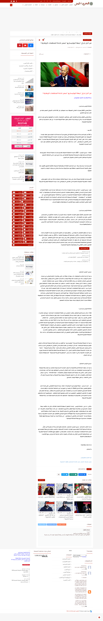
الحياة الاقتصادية (66, 561)
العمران (28, 235)
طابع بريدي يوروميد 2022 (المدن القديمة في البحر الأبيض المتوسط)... (18, 274)
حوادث (17, 207)
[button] (82, 474)
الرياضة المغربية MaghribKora (23, 558)
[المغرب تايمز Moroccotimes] (83, 3)
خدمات (17, 217)
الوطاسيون (18, 241)
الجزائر (17, 195)
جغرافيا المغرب (66, 572)
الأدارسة (17, 235)
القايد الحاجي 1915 (20, 107)
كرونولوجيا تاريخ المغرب (64, 577)
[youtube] (14, 1)
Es (47, 1)
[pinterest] (11, 1)
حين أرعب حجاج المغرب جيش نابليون (19, 171)
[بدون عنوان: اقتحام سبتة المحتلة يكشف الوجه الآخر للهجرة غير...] (29, 164)
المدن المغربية (66, 580)
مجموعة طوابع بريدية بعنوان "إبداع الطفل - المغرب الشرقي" (18, 282)
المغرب (71, 5)
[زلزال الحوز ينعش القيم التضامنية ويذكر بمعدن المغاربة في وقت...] (29, 258)
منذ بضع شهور (24, 568)
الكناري (17, 232)
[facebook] (16, 1)
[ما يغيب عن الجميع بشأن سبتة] (29, 157)
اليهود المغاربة (17, 210)
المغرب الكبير (64, 5)
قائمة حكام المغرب (27, 63)
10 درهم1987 (25, 576)
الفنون (28, 207)
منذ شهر (21, 169)
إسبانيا (16, 201)
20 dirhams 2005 (20, 266)
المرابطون (28, 229)
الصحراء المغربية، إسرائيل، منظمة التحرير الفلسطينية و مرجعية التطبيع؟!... (66, 517)
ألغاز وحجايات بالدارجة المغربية (19, 95)
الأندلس (17, 204)
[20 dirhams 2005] (29, 267)
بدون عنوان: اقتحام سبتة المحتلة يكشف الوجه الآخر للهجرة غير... (18, 165)
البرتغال (17, 226)
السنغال (28, 232)
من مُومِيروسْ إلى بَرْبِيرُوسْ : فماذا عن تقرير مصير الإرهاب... (75, 261)
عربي (41, 1)
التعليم (28, 214)
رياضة (28, 192)
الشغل (28, 223)
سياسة (43, 5)
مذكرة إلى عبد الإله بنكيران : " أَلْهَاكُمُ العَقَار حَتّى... (77, 257)
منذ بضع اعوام (84, 251)
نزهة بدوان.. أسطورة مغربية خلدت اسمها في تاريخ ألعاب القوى (66, 33)
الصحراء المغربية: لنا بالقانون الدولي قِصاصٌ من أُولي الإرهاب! (75, 253)
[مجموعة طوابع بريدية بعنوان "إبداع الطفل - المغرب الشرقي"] (29, 281)
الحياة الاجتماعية (66, 559)
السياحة (17, 198)
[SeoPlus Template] (91, 611)
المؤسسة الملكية (27, 201)
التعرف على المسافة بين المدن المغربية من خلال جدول (18, 81)
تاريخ (28, 204)
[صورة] (29, 80)
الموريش (17, 238)
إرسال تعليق (87, 530)
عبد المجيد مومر (87, 39)
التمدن (28, 241)
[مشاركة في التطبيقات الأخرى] (59, 474)
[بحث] (11, 5)
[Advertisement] (51, 19)
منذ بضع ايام (20, 155)
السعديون (22, 244)
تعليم (17, 220)
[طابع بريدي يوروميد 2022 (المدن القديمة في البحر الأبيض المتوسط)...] (29, 273)
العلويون (17, 214)
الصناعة (17, 223)
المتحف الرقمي (28, 5)
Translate (84, 556)
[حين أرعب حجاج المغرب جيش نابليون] (29, 171)
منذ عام (21, 99)
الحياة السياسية (66, 564)
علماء (28, 238)
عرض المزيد (41, 480)
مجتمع (56, 5)
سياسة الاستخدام (56, 1)
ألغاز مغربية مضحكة (19, 87)
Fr (44, 1)
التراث (28, 217)
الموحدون (17, 229)
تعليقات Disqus (42, 524)
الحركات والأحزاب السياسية (25, 65)
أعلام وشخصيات (28, 71)
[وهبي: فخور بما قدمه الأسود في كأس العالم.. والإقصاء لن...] (29, 178)
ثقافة (36, 5)
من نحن (69, 1)
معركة (28, 220)
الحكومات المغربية (27, 68)
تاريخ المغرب (67, 569)
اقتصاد (49, 5)
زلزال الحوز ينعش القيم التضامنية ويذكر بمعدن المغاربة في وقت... (18, 259)
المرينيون (28, 226)
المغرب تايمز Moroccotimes (73, 611)
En (50, 1)
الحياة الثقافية (67, 567)
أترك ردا (83, 569)
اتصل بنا (64, 1)
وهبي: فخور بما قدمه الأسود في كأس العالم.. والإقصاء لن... (18, 179)
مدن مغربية (28, 210)
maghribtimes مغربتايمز (24, 552)
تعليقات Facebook (52, 524)
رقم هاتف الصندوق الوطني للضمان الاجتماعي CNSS (18, 102)
